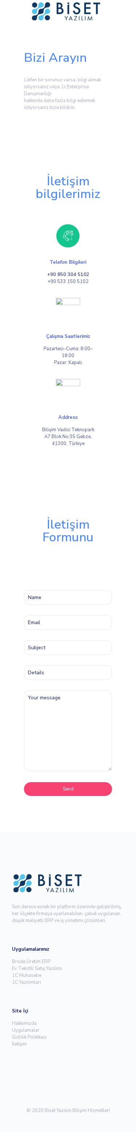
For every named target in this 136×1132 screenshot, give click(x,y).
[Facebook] (53, 1120)
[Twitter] (63, 1120)
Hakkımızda (24, 1023)
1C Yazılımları (26, 982)
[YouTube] (73, 1120)
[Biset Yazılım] (68, 11)
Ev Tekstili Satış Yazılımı (37, 968)
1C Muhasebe (26, 975)
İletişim (19, 1044)
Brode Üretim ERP (31, 961)
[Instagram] (92, 1120)
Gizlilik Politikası (29, 1037)
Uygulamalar (26, 1030)
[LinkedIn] (83, 1120)
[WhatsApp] (44, 1120)
